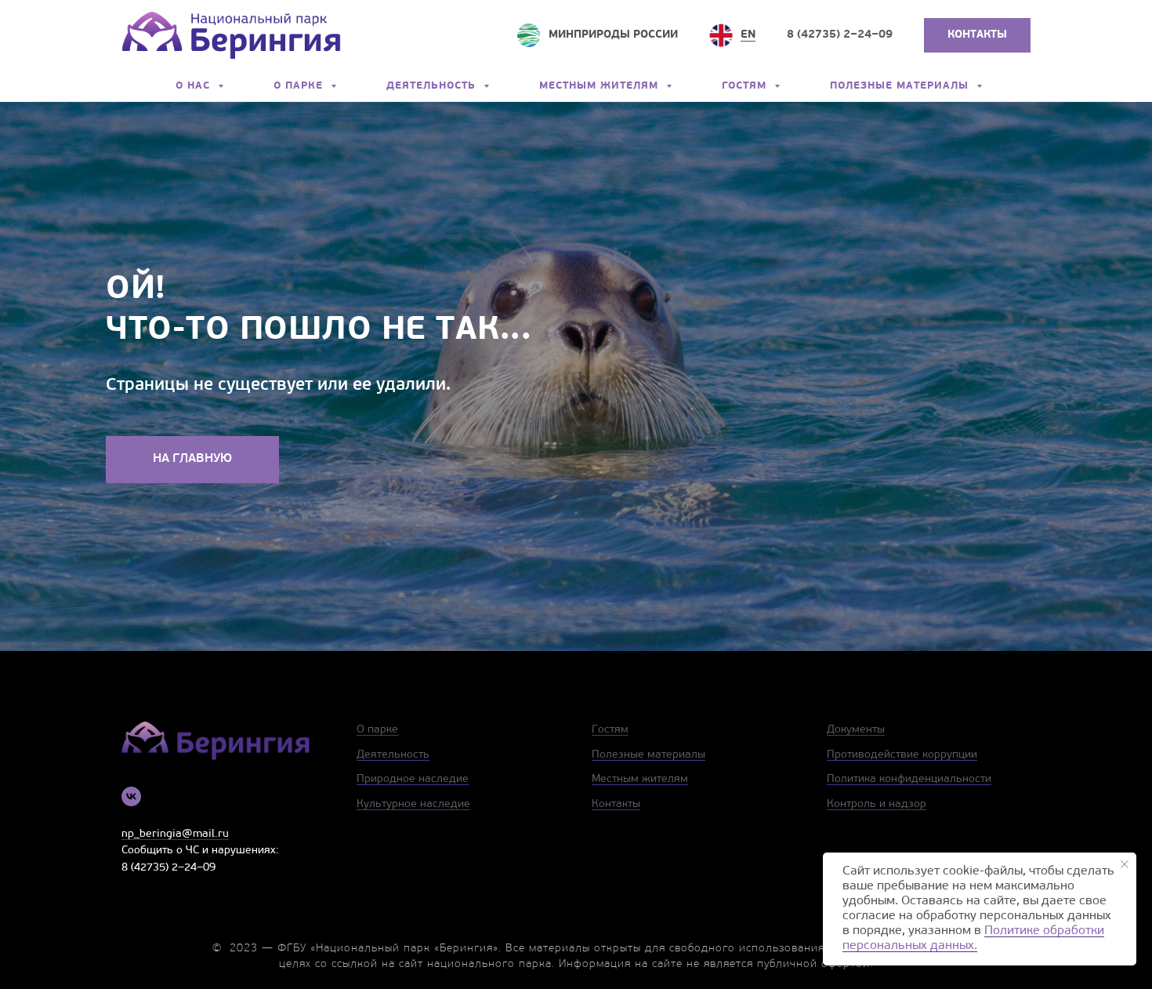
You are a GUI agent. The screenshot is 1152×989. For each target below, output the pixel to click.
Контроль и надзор (876, 804)
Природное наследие (413, 779)
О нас (195, 86)
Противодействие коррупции (902, 755)
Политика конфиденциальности (909, 779)
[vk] (131, 796)
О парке (300, 86)
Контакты (616, 804)
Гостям (746, 86)
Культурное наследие (413, 804)
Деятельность (433, 86)
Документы (856, 730)
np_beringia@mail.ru (175, 834)
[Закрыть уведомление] (1124, 864)
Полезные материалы (901, 86)
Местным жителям (600, 86)
